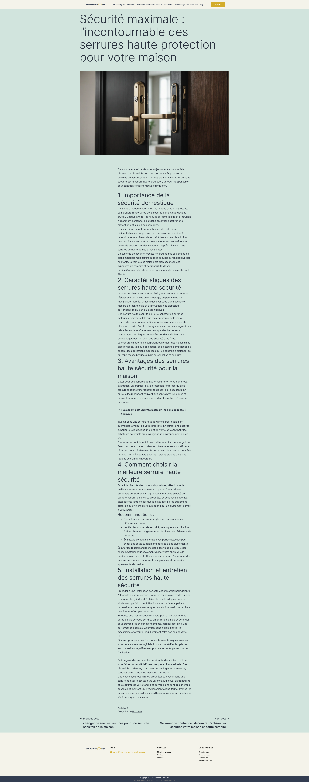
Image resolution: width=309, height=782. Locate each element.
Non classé (137, 711)
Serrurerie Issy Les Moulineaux (149, 4)
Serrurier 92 (168, 4)
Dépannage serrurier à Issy (186, 4)
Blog (201, 4)
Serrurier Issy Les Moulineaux (123, 4)
